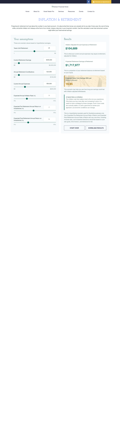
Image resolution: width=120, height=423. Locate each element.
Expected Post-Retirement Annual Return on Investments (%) (27, 119)
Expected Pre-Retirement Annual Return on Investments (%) (27, 107)
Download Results (96, 128)
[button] (27, 11)
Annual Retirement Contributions (24, 72)
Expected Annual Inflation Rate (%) (25, 96)
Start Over (74, 128)
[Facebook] (88, 2)
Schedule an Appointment (102, 2)
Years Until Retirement (21, 48)
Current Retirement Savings (22, 60)
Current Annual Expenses (22, 84)
